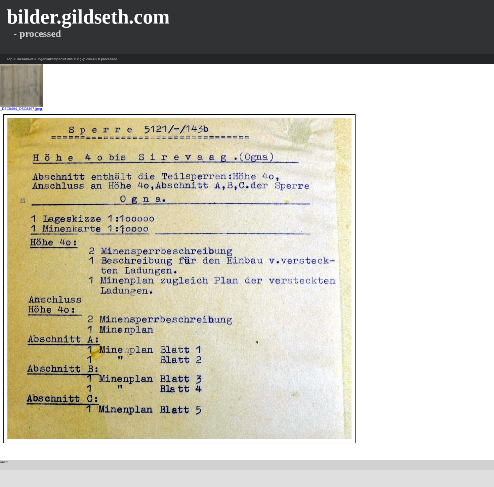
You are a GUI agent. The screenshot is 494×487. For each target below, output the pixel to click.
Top (9, 59)
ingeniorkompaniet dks (55, 59)
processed (109, 59)
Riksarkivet (25, 59)
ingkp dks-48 (87, 59)
